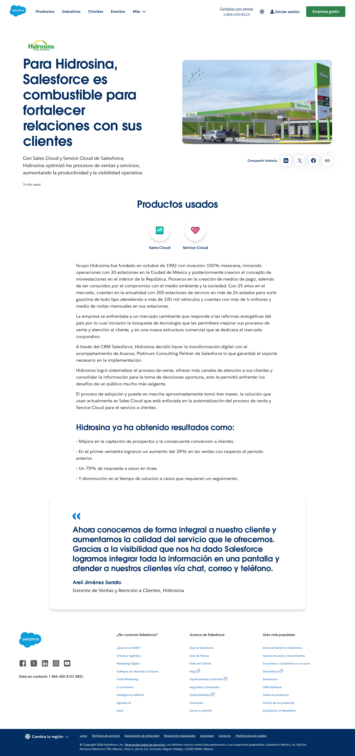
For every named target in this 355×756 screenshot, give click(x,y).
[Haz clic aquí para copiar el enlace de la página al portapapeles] (327, 161)
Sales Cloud (159, 247)
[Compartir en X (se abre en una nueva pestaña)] (300, 161)
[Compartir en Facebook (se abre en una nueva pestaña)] (313, 161)
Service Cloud (195, 247)
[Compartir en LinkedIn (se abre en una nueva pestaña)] (286, 161)
